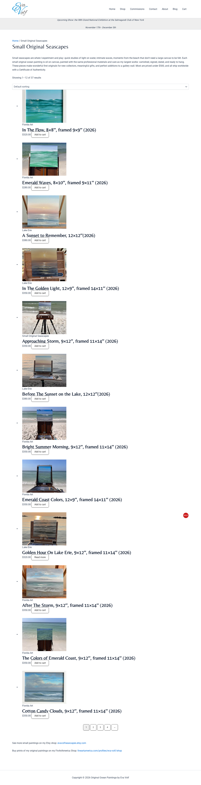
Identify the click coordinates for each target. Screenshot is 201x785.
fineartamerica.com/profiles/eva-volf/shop (100, 750)
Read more (40, 557)
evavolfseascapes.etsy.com (72, 743)
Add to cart (40, 134)
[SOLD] (44, 528)
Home (15, 40)
